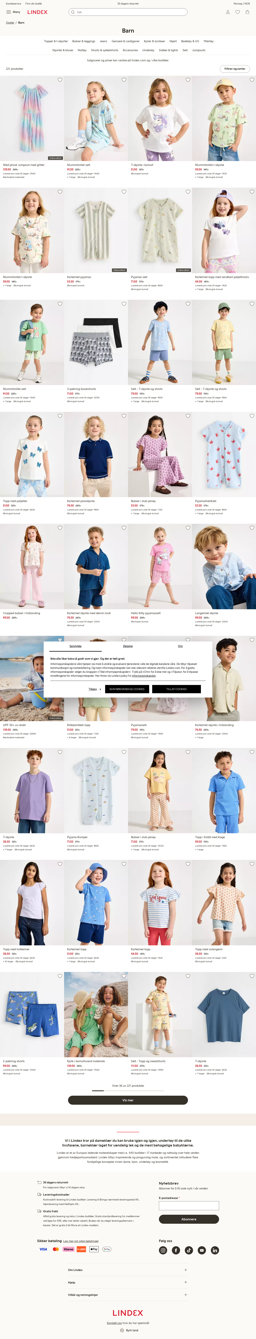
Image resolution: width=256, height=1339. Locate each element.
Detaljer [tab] (128, 646)
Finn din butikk (33, 3)
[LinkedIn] (215, 1250)
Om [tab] (180, 646)
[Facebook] (176, 1250)
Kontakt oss (114, 1323)
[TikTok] (189, 1250)
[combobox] (128, 12)
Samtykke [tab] (76, 646)
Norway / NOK (242, 3)
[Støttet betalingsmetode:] (97, 1249)
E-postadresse (169, 1198)
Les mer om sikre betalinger (81, 1241)
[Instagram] (163, 1250)
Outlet (10, 22)
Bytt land (132, 1330)
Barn (21, 22)
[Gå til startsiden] (37, 11)
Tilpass (93, 689)
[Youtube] (202, 1250)
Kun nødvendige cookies (127, 689)
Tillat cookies (176, 689)
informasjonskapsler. (144, 675)
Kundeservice (13, 3)
